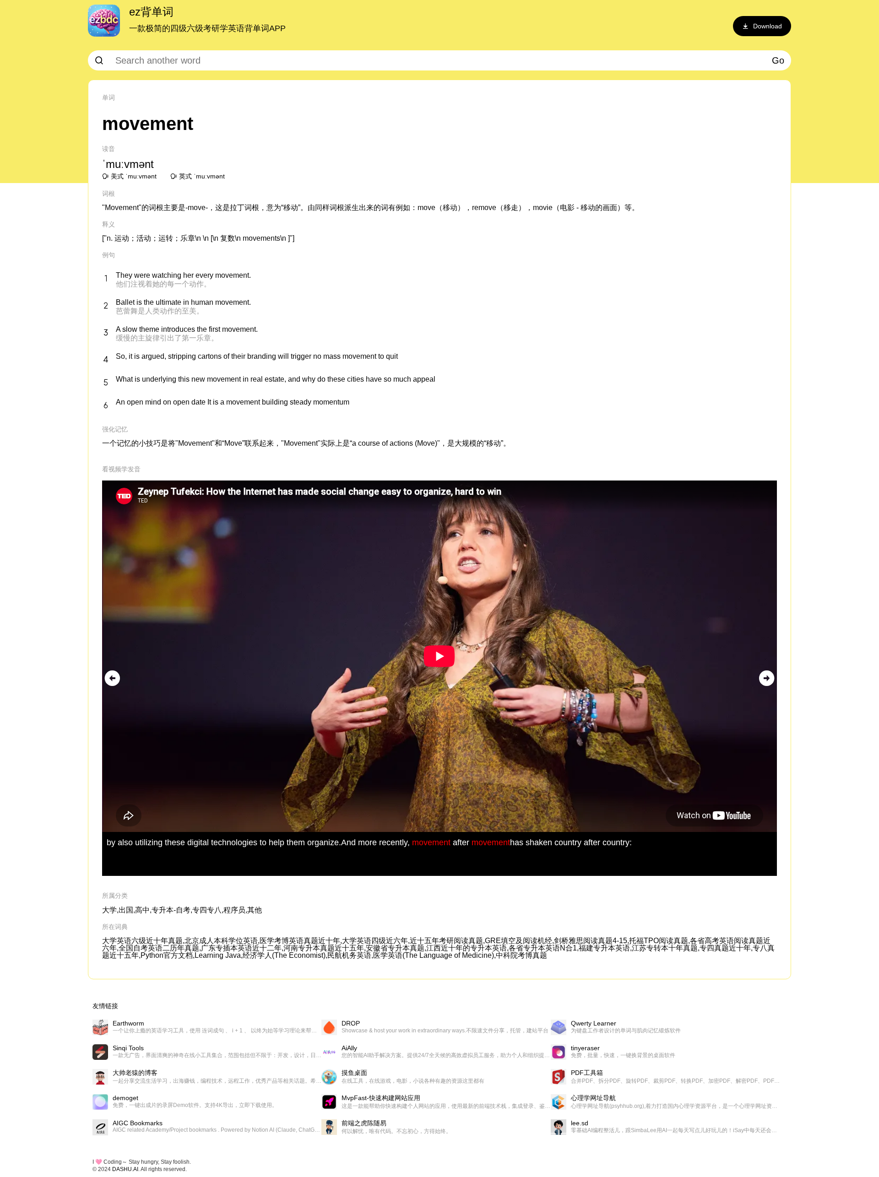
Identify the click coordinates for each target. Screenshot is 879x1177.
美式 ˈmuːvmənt (134, 176)
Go (778, 60)
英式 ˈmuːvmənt (202, 176)
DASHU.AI (125, 1169)
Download (767, 26)
